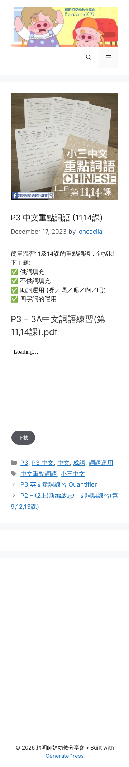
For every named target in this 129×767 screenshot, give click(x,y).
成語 (79, 462)
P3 (24, 462)
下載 (23, 437)
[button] (89, 57)
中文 (63, 462)
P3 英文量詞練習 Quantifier (58, 484)
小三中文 (73, 473)
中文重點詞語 (38, 473)
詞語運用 (101, 462)
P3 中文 (43, 462)
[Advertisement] (64, 633)
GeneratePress (65, 755)
